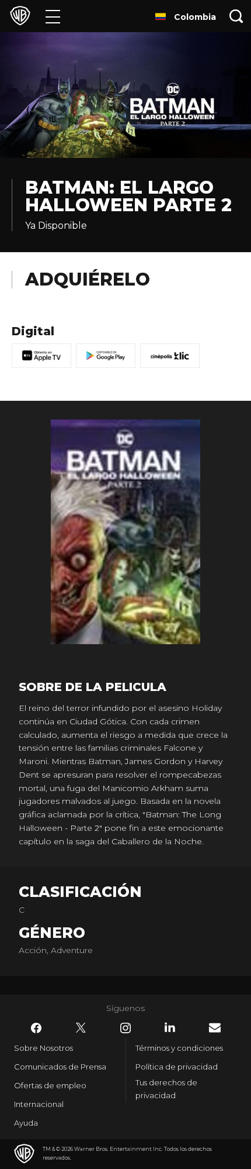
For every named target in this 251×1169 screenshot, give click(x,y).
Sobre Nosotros (43, 1048)
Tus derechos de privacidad (166, 1089)
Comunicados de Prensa (60, 1066)
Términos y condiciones (179, 1048)
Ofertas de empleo (50, 1085)
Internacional (39, 1104)
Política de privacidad (176, 1066)
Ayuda (26, 1122)
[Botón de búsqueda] (236, 16)
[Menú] (53, 16)
